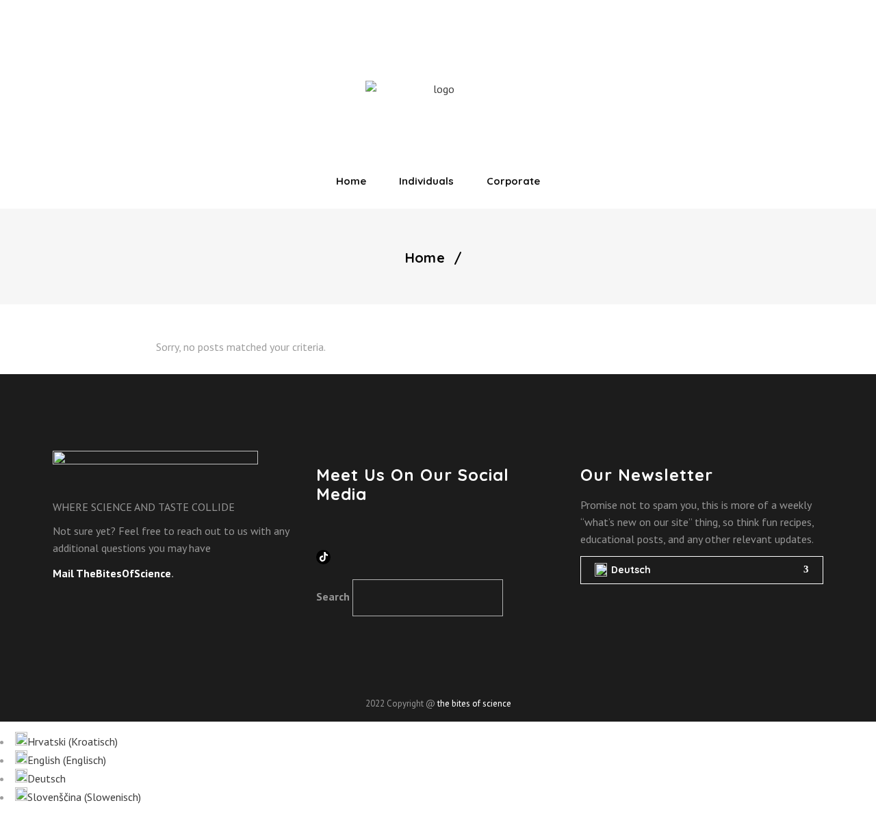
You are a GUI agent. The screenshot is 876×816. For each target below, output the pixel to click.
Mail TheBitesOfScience (112, 573)
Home (425, 258)
